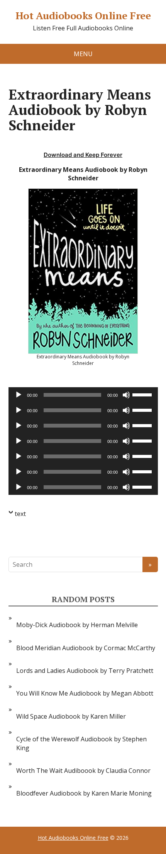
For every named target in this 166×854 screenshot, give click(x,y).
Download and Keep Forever (83, 154)
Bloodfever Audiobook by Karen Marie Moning (84, 793)
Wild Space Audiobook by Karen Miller (71, 716)
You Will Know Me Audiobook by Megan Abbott (84, 693)
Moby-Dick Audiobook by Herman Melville (77, 625)
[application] (83, 395)
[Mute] (126, 395)
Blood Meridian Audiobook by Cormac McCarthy (85, 648)
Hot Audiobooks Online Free (83, 16)
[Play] (18, 395)
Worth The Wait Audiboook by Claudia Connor (83, 770)
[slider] (143, 394)
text (20, 513)
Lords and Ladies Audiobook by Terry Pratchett (84, 670)
